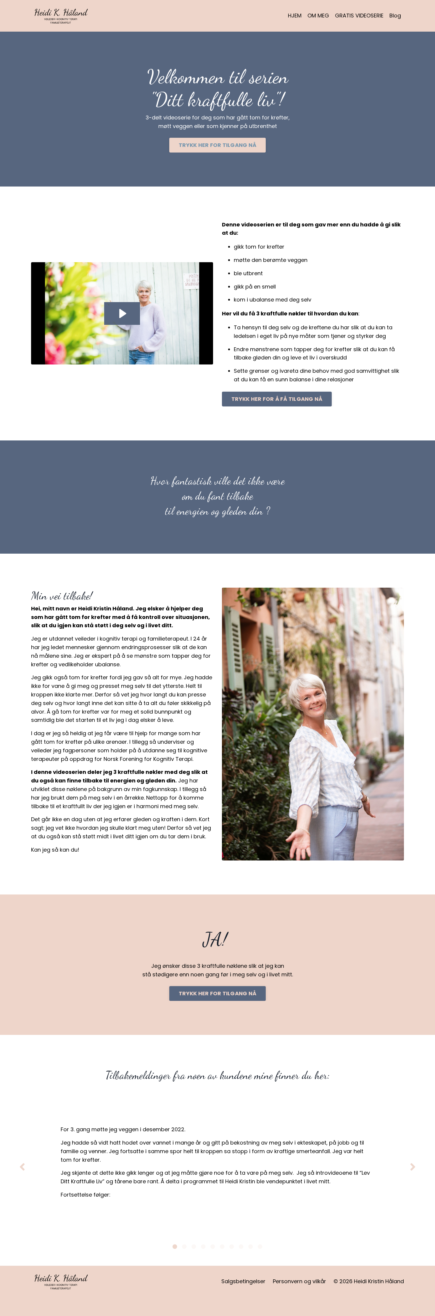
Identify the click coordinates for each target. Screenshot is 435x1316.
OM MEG (318, 15)
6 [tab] (222, 1246)
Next (413, 1166)
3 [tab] (194, 1246)
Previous (22, 1166)
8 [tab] (241, 1246)
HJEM (295, 15)
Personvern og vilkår (299, 1281)
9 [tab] (251, 1246)
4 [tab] (203, 1246)
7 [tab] (232, 1246)
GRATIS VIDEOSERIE (359, 15)
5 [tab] (213, 1246)
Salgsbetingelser (243, 1281)
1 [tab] (175, 1246)
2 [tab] (184, 1246)
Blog (395, 15)
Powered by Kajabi (385, 1301)
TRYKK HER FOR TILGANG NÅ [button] (217, 145)
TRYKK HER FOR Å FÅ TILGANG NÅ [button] (276, 399)
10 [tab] (260, 1246)
